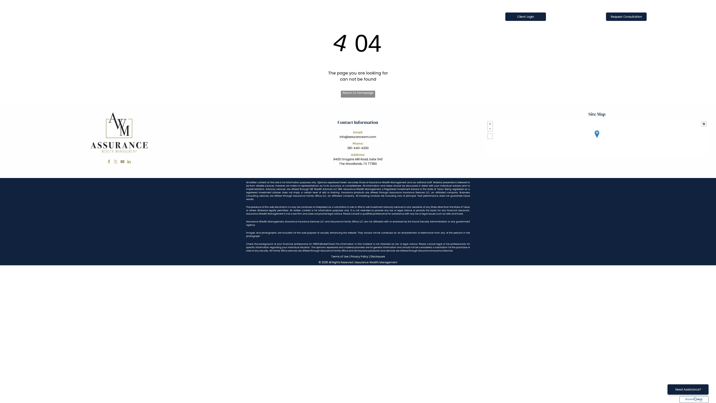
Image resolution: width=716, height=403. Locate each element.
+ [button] (490, 123)
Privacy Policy (359, 256)
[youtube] (122, 162)
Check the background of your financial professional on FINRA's (283, 244)
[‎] (694, 399)
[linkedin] (129, 162)
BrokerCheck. (328, 244)
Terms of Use (339, 256)
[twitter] (116, 162)
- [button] (490, 128)
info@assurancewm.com (358, 137)
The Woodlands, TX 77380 (358, 164)
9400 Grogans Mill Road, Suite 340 (358, 159)
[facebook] (109, 162)
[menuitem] (282, 16)
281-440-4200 (358, 148)
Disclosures (377, 256)
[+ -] (597, 138)
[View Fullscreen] (490, 136)
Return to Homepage (358, 93)
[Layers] (703, 123)
